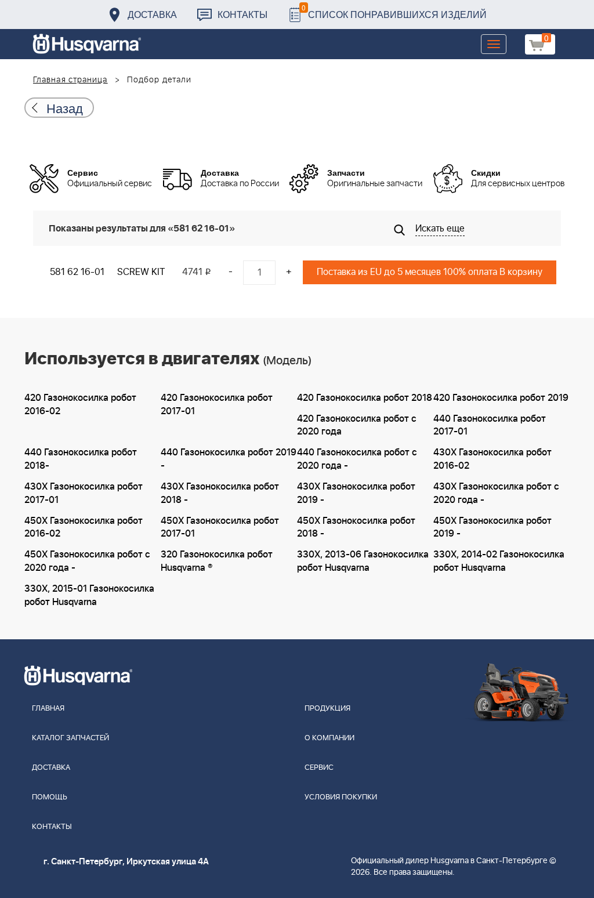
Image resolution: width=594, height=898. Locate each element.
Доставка (152, 14)
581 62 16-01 (77, 272)
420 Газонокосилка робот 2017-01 (217, 404)
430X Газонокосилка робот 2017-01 (83, 493)
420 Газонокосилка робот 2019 (500, 398)
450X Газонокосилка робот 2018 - (356, 527)
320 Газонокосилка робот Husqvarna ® (217, 561)
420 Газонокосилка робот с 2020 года (356, 425)
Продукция (327, 708)
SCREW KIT (141, 272)
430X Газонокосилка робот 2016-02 (492, 459)
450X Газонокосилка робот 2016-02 (83, 527)
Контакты (242, 14)
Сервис (319, 767)
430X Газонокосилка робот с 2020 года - (496, 493)
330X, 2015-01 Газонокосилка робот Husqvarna (89, 595)
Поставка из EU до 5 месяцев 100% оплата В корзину (429, 272)
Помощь (49, 797)
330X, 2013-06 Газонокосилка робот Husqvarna (363, 561)
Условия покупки (341, 797)
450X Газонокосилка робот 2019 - (492, 527)
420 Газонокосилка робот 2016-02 (80, 404)
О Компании (329, 738)
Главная (48, 708)
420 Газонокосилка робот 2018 (364, 398)
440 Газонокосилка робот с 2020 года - (357, 459)
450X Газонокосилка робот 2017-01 (220, 527)
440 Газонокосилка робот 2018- (80, 459)
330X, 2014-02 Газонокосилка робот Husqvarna (498, 561)
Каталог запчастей (70, 738)
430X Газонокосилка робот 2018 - (220, 493)
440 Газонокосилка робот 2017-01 (489, 425)
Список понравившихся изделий (394, 11)
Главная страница (70, 80)
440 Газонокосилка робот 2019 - (228, 459)
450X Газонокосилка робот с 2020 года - (87, 561)
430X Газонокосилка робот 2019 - (356, 493)
